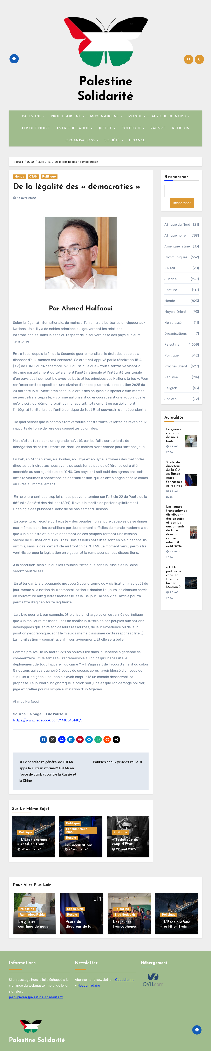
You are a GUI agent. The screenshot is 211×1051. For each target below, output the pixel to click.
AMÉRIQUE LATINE (73, 128)
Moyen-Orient (175, 312)
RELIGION (181, 128)
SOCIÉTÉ (112, 140)
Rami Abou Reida (32, 914)
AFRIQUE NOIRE (35, 128)
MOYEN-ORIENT (105, 116)
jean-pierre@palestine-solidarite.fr (36, 997)
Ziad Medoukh (125, 914)
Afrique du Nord (177, 224)
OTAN (33, 176)
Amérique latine (177, 246)
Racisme (171, 377)
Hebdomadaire (88, 985)
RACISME (158, 128)
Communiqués (175, 257)
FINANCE (137, 140)
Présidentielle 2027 (76, 830)
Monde (19, 176)
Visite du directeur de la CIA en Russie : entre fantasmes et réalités (174, 474)
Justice (170, 279)
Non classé (173, 323)
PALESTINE (32, 116)
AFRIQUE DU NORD (169, 116)
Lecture (170, 290)
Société (170, 399)
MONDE (136, 116)
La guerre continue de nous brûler (33, 926)
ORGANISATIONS (81, 140)
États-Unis (75, 909)
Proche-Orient (175, 366)
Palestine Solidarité (37, 1040)
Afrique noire (175, 235)
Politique (49, 176)
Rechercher (176, 177)
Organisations (175, 334)
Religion (170, 388)
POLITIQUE (132, 128)
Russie (71, 838)
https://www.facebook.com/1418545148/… (48, 720)
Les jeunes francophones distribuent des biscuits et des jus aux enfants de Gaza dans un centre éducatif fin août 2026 (176, 526)
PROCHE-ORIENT (66, 116)
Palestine (171, 344)
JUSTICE (106, 128)
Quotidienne (124, 979)
